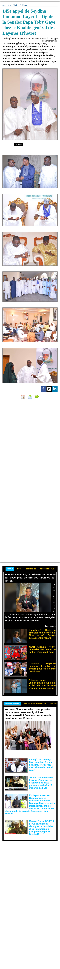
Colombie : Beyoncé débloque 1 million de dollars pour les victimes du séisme (42, 667)
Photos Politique (20, 5)
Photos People (47, 569)
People (10, 569)
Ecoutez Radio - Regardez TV (35, 703)
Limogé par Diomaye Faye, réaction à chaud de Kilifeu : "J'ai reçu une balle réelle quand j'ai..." (41, 764)
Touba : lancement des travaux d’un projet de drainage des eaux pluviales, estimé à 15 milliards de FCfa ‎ (41, 782)
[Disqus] (30, 442)
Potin (19, 569)
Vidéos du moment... (12, 703)
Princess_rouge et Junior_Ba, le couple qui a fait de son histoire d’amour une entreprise (42, 684)
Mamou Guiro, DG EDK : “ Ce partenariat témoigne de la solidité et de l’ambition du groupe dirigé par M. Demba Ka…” (41, 827)
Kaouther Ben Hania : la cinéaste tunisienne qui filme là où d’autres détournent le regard (42, 634)
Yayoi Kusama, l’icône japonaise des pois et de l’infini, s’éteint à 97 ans (42, 649)
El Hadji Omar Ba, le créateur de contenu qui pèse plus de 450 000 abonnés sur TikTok (30, 577)
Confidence (31, 569)
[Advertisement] (27, 872)
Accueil (5, 5)
